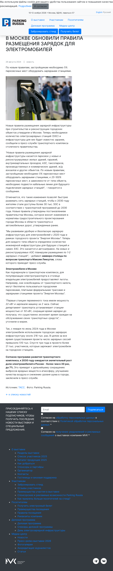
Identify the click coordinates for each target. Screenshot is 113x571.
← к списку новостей (18, 394)
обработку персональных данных (75, 417)
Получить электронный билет (35, 505)
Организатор (25, 470)
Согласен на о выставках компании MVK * (70, 433)
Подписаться (95, 409)
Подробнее (25, 6)
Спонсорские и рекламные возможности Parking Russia (50, 495)
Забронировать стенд (43, 31)
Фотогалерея (25, 544)
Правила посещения (29, 512)
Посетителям (75, 19)
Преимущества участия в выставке (38, 491)
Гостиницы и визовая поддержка (37, 477)
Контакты (23, 474)
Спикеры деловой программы (35, 526)
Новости (23, 537)
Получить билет (70, 31)
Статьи (22, 551)
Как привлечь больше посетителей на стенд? (44, 498)
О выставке (38, 19)
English (99, 12)
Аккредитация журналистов (34, 547)
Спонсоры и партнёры (31, 466)
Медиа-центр (67, 25)
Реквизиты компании (30, 516)
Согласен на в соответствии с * (72, 421)
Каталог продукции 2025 (32, 459)
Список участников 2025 (32, 456)
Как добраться (26, 463)
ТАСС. (21, 387)
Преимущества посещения (33, 509)
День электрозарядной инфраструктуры (41, 530)
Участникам (56, 19)
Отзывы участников (29, 488)
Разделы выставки (28, 452)
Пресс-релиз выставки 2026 (34, 540)
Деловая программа (43, 25)
